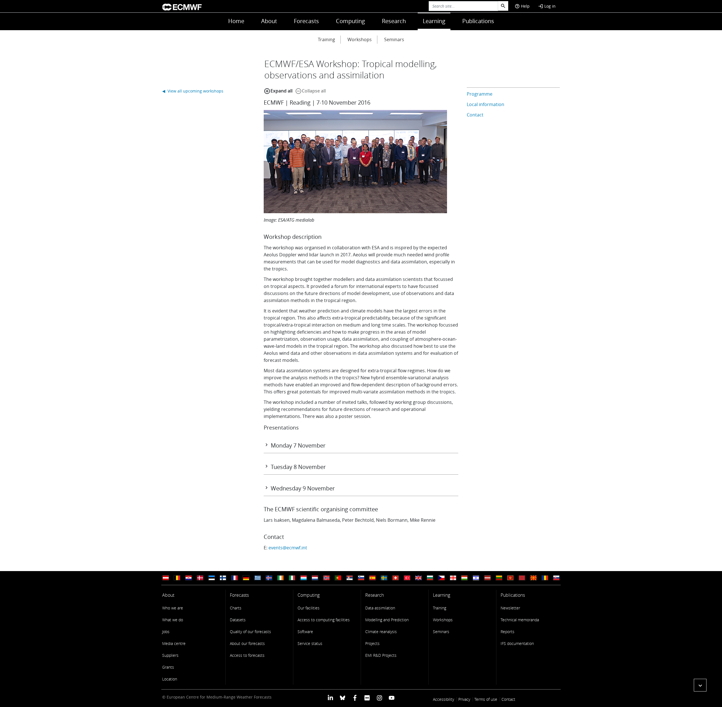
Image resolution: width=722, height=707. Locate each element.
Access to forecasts (247, 655)
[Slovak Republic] (556, 578)
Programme (479, 94)
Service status (310, 643)
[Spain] (372, 578)
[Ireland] (280, 578)
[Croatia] (188, 578)
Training (326, 39)
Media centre (174, 643)
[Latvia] (487, 578)
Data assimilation (380, 608)
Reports (507, 631)
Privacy (464, 699)
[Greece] (257, 578)
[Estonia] (211, 578)
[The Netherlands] (315, 578)
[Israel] (476, 578)
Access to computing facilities (324, 619)
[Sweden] (384, 578)
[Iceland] (269, 578)
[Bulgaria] (430, 578)
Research (394, 21)
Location (169, 679)
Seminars (394, 39)
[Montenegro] (510, 578)
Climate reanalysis (381, 631)
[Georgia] (453, 578)
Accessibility (443, 699)
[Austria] (165, 578)
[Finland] (223, 578)
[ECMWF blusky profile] (342, 697)
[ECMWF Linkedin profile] (330, 697)
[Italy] (292, 578)
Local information (485, 104)
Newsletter (510, 608)
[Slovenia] (361, 578)
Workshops (359, 39)
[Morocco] (522, 578)
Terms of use (485, 699)
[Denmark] (200, 578)
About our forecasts (247, 643)
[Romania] (545, 578)
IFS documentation (517, 643)
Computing (350, 21)
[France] (234, 578)
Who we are (172, 608)
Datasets (238, 619)
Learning (434, 21)
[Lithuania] (499, 578)
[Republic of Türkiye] (407, 578)
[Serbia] (349, 578)
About (269, 21)
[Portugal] (337, 578)
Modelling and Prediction (387, 619)
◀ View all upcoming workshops (192, 91)
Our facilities (309, 608)
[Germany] (246, 578)
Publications (478, 21)
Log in (547, 6)
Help (522, 6)
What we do (172, 619)
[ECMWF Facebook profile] (355, 697)
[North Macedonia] (533, 578)
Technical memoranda (520, 619)
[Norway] (326, 578)
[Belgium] (177, 578)
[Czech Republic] (441, 578)
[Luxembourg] (303, 578)
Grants (168, 667)
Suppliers (170, 655)
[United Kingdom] (418, 578)
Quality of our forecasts (250, 631)
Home (236, 21)
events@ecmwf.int (287, 548)
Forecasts (306, 21)
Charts (235, 608)
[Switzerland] (395, 578)
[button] (700, 685)
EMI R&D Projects (381, 655)
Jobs (166, 631)
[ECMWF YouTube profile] (392, 697)
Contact (475, 115)
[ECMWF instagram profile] (379, 697)
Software (305, 631)
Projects (372, 643)
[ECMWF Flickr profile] (367, 697)
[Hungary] (464, 578)
